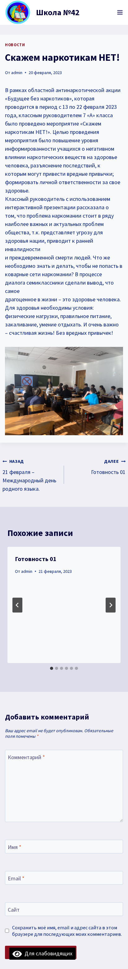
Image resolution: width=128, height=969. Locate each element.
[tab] (51, 668)
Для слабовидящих (47, 953)
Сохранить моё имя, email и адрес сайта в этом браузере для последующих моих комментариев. (67, 930)
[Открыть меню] (120, 12)
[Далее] (111, 605)
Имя (14, 847)
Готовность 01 (108, 467)
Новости (15, 44)
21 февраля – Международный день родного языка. (29, 475)
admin (16, 72)
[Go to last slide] (17, 605)
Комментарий (26, 757)
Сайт (14, 909)
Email (16, 878)
